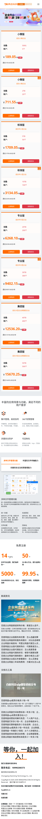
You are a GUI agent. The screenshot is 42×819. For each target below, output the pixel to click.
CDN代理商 (33, 806)
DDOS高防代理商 (19, 808)
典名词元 (35, 813)
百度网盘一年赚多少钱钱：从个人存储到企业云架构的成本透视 (20, 731)
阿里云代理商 (16, 806)
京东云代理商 (6, 813)
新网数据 (29, 808)
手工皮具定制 (24, 811)
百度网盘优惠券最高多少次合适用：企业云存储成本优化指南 (20, 725)
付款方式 (4, 794)
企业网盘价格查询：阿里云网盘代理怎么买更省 (20, 644)
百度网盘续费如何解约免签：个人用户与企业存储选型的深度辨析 (20, 719)
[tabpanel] (21, 503)
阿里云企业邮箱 (6, 808)
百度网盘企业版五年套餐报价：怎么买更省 (19, 659)
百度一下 (12, 804)
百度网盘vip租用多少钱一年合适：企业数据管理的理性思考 (20, 728)
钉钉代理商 (28, 804)
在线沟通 (4, 798)
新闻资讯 (5, 596)
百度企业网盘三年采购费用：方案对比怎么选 (20, 662)
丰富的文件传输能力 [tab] (30, 460)
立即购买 (11, 70)
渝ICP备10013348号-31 (18, 782)
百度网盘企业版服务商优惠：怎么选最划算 (19, 637)
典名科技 (24, 806)
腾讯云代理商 (16, 813)
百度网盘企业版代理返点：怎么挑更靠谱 (18, 649)
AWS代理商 (15, 811)
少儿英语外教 (35, 811)
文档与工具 (6, 669)
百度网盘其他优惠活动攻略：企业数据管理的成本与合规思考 (20, 735)
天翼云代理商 (6, 811)
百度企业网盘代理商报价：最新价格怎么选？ (20, 655)
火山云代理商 (26, 813)
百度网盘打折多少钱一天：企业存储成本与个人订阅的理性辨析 (20, 722)
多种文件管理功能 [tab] (11, 460)
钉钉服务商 (20, 804)
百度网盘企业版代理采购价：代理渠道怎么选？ (19, 647)
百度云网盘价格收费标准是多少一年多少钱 (19, 737)
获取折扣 (31, 70)
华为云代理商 (6, 806)
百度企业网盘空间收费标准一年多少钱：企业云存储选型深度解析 (20, 713)
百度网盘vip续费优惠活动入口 (14, 715)
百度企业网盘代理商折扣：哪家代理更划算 (19, 652)
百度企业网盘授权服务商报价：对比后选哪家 (20, 640)
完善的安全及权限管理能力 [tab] (21, 467)
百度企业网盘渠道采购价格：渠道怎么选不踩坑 (20, 626)
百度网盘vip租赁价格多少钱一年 (15, 700)
